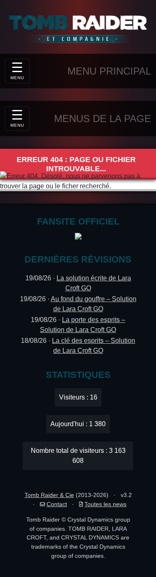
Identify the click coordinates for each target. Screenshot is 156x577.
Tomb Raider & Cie (49, 495)
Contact (57, 504)
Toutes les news (105, 504)
